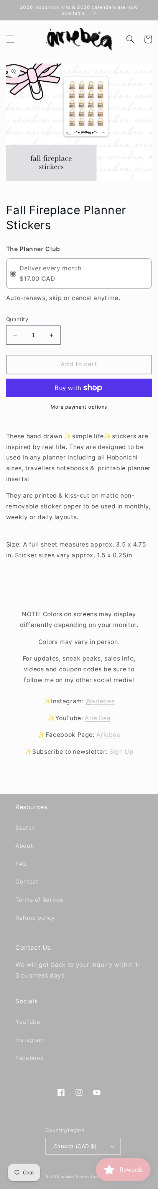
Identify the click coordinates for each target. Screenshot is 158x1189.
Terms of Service (39, 899)
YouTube (27, 1021)
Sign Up (121, 751)
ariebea (67, 1177)
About (24, 845)
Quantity (17, 319)
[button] (10, 39)
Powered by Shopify (94, 1177)
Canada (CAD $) (75, 1146)
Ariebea (108, 734)
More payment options (79, 407)
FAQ (21, 863)
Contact (26, 881)
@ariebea (100, 701)
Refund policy (34, 917)
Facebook (29, 1058)
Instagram (29, 1039)
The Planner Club (33, 249)
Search (25, 827)
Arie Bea (97, 718)
